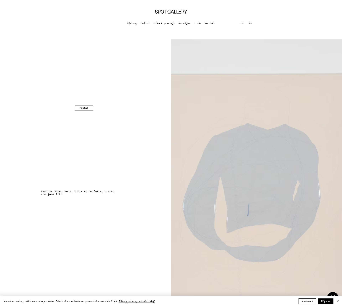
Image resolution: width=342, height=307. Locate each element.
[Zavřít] (338, 301)
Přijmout (325, 301)
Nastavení (307, 301)
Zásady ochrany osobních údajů (137, 301)
